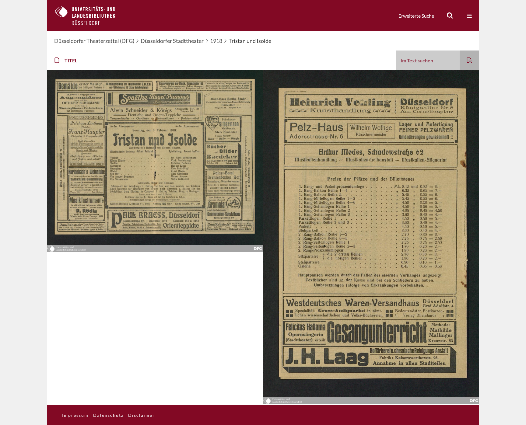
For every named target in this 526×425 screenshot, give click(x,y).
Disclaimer (141, 415)
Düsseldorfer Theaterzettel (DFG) (94, 40)
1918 (216, 40)
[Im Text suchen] (469, 60)
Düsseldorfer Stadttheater (172, 40)
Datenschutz (108, 415)
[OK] (450, 15)
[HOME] (90, 15)
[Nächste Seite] (155, 250)
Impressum (75, 415)
